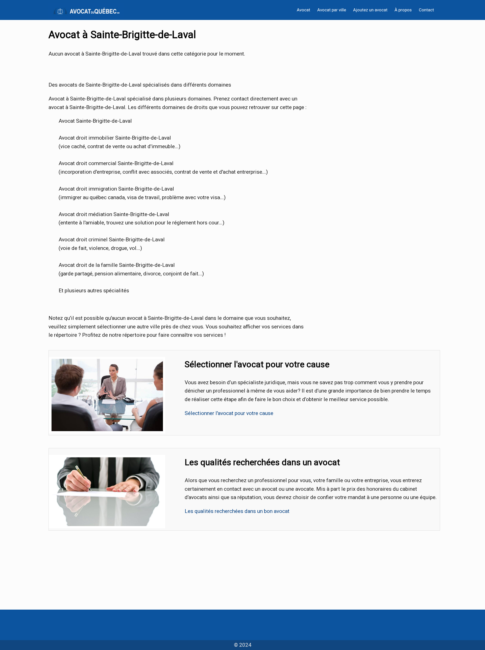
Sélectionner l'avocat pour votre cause (229, 413)
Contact (426, 9)
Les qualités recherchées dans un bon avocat (237, 511)
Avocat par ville (331, 9)
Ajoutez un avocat (370, 9)
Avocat (303, 9)
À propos (403, 9)
